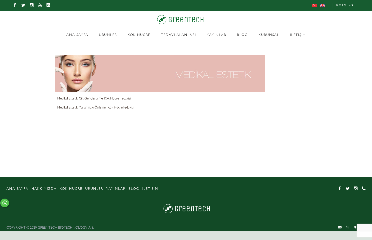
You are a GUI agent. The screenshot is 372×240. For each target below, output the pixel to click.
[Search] (363, 5)
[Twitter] (23, 5)
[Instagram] (32, 5)
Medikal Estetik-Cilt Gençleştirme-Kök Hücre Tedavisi (94, 99)
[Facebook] (15, 5)
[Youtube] (40, 5)
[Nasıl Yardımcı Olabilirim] (6, 203)
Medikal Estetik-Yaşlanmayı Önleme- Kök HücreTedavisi (95, 108)
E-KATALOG (344, 5)
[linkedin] (48, 5)
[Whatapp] (340, 227)
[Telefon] (364, 189)
